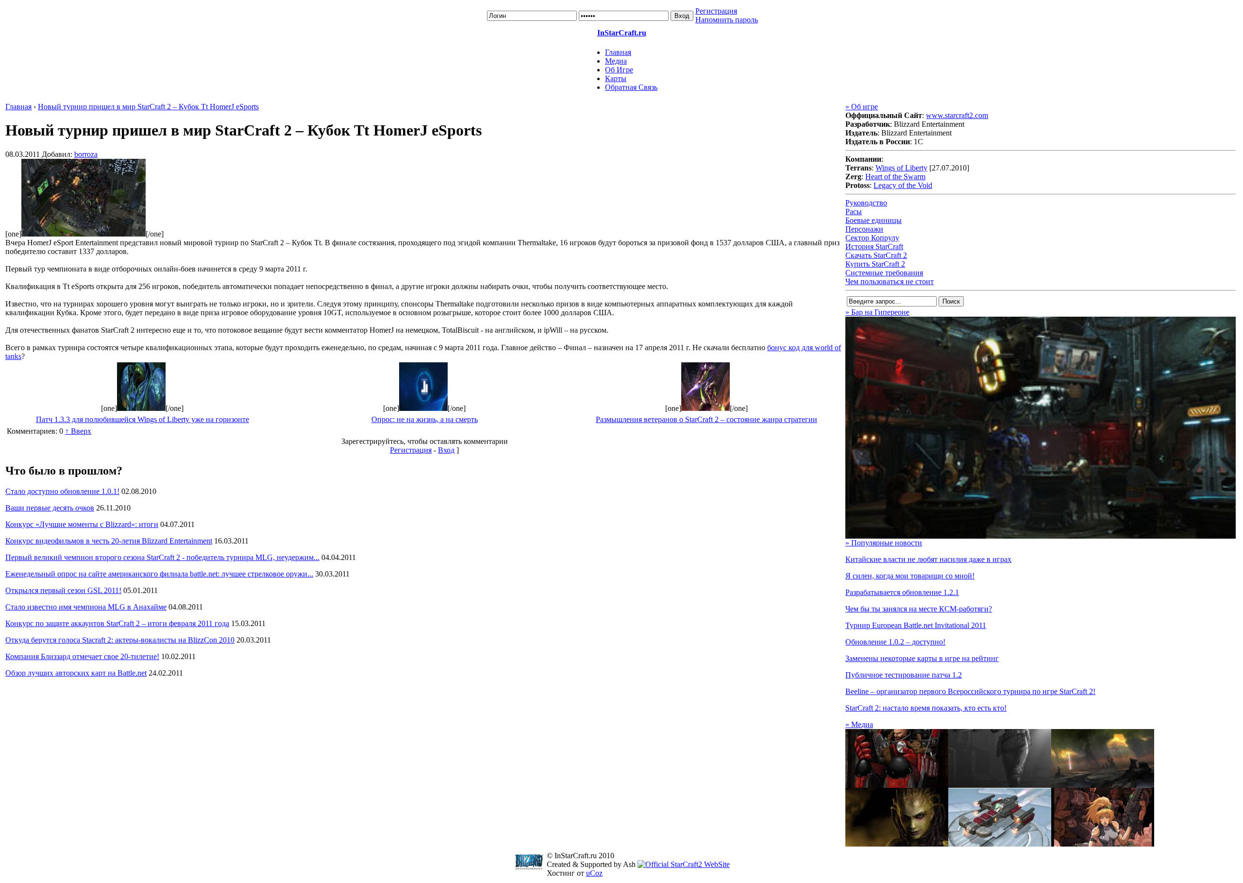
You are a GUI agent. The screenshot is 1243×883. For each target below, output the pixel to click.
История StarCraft (874, 246)
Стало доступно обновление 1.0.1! (62, 491)
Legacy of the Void (902, 185)
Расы (853, 211)
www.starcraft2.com (957, 115)
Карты (615, 78)
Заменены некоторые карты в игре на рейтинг (922, 658)
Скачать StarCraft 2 (876, 255)
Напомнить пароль (726, 20)
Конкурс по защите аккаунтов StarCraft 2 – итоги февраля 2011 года (117, 623)
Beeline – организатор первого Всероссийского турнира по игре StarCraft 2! (970, 691)
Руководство (866, 203)
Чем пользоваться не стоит (889, 281)
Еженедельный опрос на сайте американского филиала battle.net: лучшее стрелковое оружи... (159, 574)
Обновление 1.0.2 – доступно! (895, 642)
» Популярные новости (883, 543)
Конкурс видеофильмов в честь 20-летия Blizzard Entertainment (108, 541)
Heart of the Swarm (895, 176)
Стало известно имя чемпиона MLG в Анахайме (86, 607)
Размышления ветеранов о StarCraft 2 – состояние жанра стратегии (706, 419)
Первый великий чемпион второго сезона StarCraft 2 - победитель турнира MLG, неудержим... (162, 557)
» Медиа (859, 724)
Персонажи (864, 229)
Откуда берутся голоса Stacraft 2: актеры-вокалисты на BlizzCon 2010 (120, 640)
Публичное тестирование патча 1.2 (903, 675)
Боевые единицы (873, 220)
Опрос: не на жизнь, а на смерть (424, 419)
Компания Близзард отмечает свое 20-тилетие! (82, 656)
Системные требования (884, 273)
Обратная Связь (631, 87)
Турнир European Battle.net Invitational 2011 (915, 625)
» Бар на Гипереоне (877, 312)
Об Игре (619, 70)
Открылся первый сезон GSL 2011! (63, 590)
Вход (446, 450)
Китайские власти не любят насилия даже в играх (928, 559)
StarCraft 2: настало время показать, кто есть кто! (926, 708)
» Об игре (861, 106)
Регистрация (716, 11)
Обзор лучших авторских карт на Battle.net (76, 673)
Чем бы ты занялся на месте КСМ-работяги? (918, 609)
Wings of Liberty (901, 168)
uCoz (594, 873)
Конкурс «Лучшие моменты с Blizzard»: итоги (81, 524)
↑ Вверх (78, 431)
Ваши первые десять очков (49, 508)
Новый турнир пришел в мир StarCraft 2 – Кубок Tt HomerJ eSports (148, 106)
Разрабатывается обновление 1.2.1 (902, 592)
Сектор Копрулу (872, 238)
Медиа (616, 61)
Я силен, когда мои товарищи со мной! (909, 576)
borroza (86, 154)
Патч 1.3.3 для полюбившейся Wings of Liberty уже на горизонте (142, 419)
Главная (618, 52)
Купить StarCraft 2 (875, 264)
